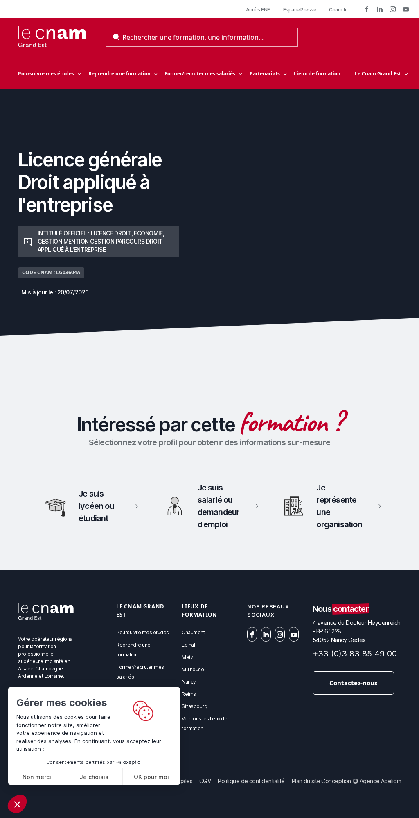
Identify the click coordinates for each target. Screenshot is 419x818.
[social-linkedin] (379, 9)
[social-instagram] (393, 9)
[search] (116, 37)
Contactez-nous (353, 683)
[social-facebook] (366, 9)
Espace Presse (299, 10)
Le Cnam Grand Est (378, 73)
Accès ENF (258, 10)
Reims (189, 694)
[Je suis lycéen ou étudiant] (90, 506)
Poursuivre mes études (46, 73)
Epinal (188, 645)
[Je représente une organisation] (328, 506)
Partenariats (265, 73)
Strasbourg (194, 706)
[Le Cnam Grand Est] (52, 37)
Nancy (189, 682)
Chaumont (193, 632)
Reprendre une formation (119, 73)
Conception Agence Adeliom (361, 780)
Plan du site (306, 780)
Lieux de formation (317, 73)
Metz (187, 657)
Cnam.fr (338, 10)
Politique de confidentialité (251, 780)
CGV (205, 780)
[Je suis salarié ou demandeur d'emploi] (209, 506)
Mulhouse (193, 669)
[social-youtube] (406, 9)
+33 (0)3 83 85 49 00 (355, 654)
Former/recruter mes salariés (199, 73)
